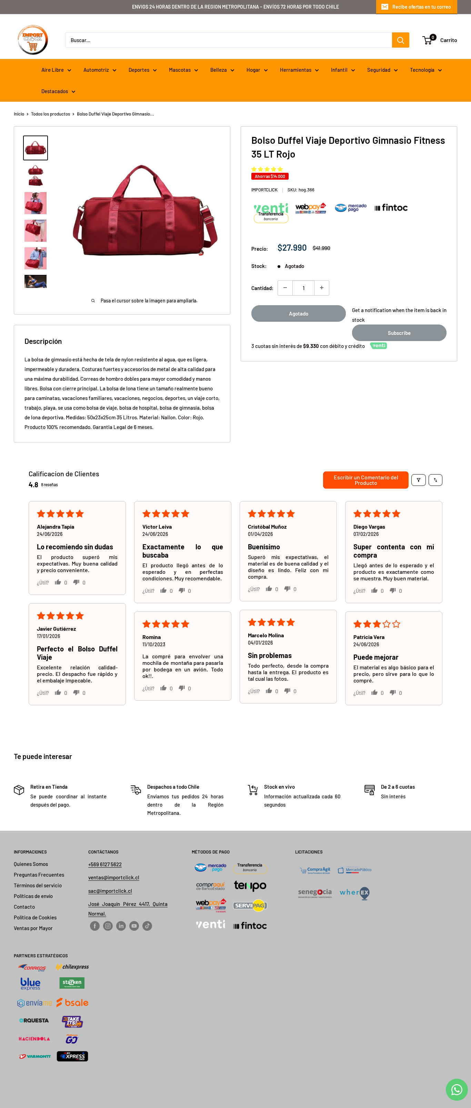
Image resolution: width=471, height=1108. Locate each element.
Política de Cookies (35, 917)
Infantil (339, 70)
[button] (267, 169)
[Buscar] (400, 40)
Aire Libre (52, 70)
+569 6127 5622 (105, 864)
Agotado (298, 313)
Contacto (24, 907)
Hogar (253, 70)
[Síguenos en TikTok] (147, 925)
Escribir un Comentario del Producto (366, 480)
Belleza (218, 70)
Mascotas (180, 70)
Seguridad (378, 70)
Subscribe (399, 332)
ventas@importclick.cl (113, 877)
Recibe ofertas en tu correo (421, 7)
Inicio (19, 114)
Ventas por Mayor (33, 928)
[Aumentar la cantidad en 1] (321, 287)
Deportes (139, 70)
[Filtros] (418, 480)
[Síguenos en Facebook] (95, 925)
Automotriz (96, 70)
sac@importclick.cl (110, 891)
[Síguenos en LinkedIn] (121, 925)
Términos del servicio (38, 885)
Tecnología (422, 70)
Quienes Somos (31, 864)
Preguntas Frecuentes (39, 874)
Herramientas (295, 70)
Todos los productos (50, 114)
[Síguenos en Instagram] (108, 925)
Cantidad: (262, 288)
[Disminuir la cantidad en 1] (285, 287)
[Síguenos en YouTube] (134, 925)
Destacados (54, 91)
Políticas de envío (33, 896)
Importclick (264, 189)
